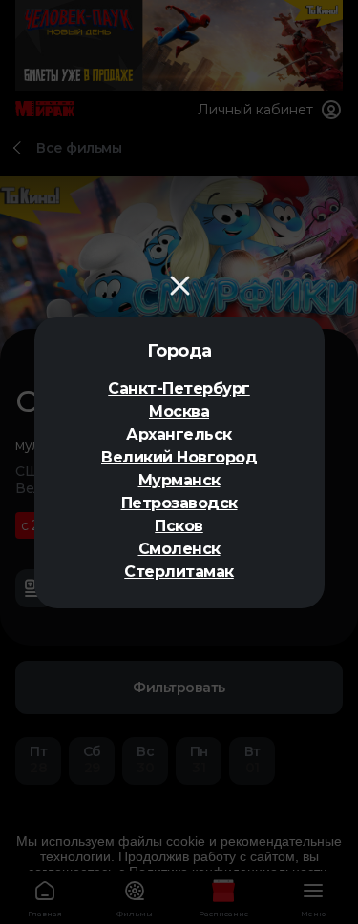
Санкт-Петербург (179, 389)
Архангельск (179, 434)
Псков (179, 526)
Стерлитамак (179, 572)
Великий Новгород (179, 457)
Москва (179, 411)
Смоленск (179, 549)
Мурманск (179, 480)
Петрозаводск (179, 503)
